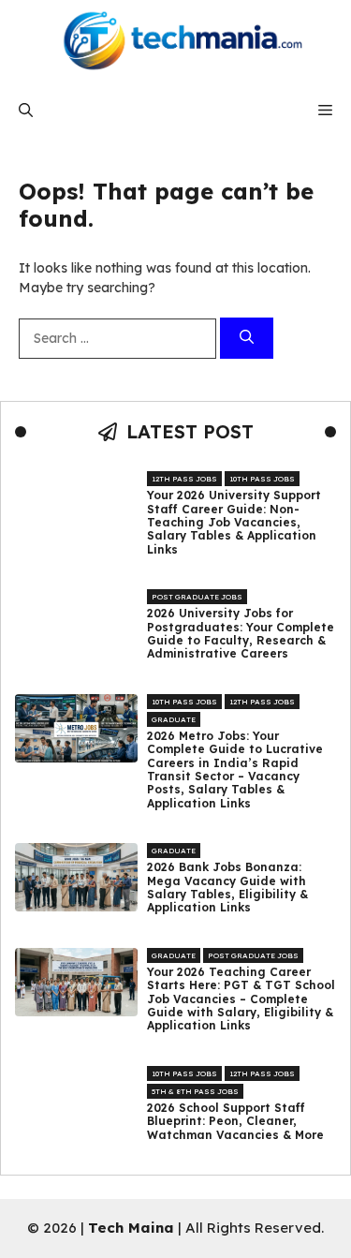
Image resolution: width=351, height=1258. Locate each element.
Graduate (174, 719)
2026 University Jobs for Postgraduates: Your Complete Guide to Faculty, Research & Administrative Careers (240, 633)
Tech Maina (131, 1227)
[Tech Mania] (176, 42)
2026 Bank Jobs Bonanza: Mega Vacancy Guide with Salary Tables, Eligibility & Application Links (227, 887)
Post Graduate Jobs (197, 596)
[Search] (246, 339)
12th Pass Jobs (184, 478)
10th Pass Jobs (262, 478)
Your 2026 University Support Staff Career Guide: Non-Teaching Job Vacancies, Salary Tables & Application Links (234, 522)
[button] (25, 110)
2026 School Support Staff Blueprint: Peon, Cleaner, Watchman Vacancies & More (235, 1122)
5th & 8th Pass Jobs (195, 1091)
